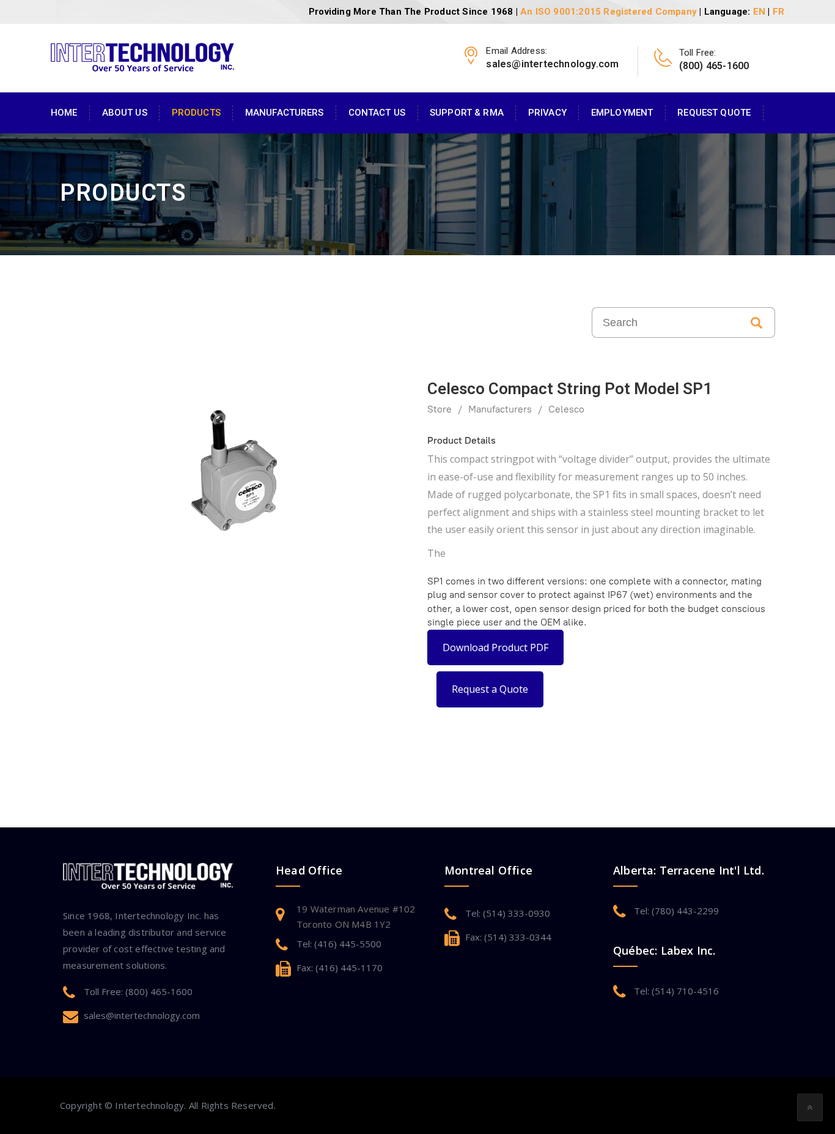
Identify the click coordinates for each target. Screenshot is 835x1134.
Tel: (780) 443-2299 (676, 911)
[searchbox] (665, 322)
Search (756, 322)
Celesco (566, 409)
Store (439, 409)
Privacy (547, 112)
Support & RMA (467, 112)
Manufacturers (284, 112)
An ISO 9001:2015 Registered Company (608, 11)
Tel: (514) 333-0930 (507, 913)
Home (64, 112)
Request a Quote (490, 689)
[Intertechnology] (142, 56)
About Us (124, 112)
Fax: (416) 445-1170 (339, 967)
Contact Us (376, 112)
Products (196, 112)
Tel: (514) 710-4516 (676, 991)
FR (778, 11)
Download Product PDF (495, 647)
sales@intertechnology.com (142, 1015)
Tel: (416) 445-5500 (338, 944)
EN (759, 11)
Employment (622, 112)
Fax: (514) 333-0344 (508, 937)
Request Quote (714, 112)
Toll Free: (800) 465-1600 (138, 991)
